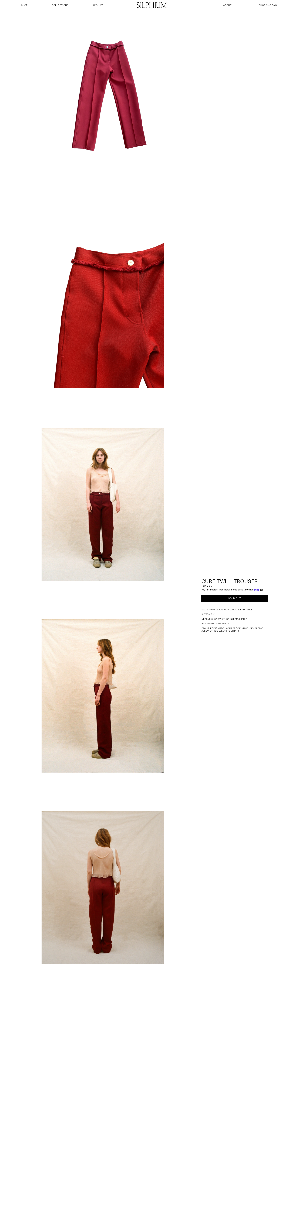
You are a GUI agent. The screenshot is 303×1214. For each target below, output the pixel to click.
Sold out (234, 598)
